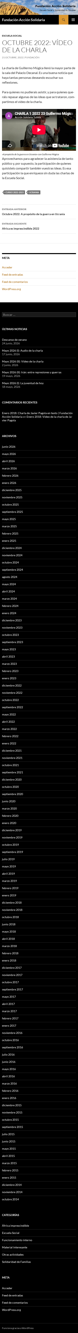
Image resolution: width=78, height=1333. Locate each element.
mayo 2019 (9, 866)
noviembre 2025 (12, 497)
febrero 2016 (10, 1090)
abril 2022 (8, 721)
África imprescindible (15, 1225)
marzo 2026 (9, 468)
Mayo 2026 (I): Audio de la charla (22, 350)
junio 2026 (8, 446)
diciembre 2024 (12, 548)
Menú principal (73, 20)
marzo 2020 (9, 808)
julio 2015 (8, 1134)
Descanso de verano (14, 339)
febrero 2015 (10, 1170)
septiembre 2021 (12, 772)
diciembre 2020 (12, 779)
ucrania (34, 192)
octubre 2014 (10, 1199)
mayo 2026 (9, 454)
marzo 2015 (9, 1163)
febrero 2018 (10, 953)
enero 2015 (9, 1177)
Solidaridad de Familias (16, 1261)
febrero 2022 (10, 736)
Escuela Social (12, 35)
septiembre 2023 (12, 642)
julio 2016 (8, 1054)
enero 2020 (9, 823)
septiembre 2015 (12, 1127)
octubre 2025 (10, 504)
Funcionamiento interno (17, 1240)
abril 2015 (8, 1156)
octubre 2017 (10, 982)
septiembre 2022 (12, 707)
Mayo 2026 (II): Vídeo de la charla (22, 361)
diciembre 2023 (12, 620)
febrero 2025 (10, 533)
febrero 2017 (10, 1018)
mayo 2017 (9, 996)
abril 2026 (8, 461)
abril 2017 (8, 1004)
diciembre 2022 (12, 685)
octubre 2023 (10, 634)
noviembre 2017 (12, 975)
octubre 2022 (10, 700)
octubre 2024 (10, 562)
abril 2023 (8, 656)
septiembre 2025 (12, 511)
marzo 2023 (9, 663)
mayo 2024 (9, 584)
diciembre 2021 (12, 750)
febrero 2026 (10, 475)
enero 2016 (9, 1098)
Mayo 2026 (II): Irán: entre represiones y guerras (31, 372)
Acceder (7, 267)
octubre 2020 (10, 786)
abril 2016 (8, 1076)
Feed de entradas (12, 274)
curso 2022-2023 (14, 192)
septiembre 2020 (12, 794)
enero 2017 (9, 1025)
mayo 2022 (9, 714)
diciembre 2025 (12, 490)
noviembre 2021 (12, 757)
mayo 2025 (9, 519)
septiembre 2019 (12, 852)
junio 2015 (8, 1141)
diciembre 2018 (12, 902)
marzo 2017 (9, 1011)
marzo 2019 (9, 881)
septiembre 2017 (12, 989)
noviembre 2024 (12, 555)
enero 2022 (9, 743)
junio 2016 (8, 1061)
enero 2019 (9, 895)
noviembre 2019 (12, 837)
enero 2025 (9, 540)
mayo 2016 (9, 1069)
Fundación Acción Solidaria (23, 19)
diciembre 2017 (12, 967)
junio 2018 (8, 924)
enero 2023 (9, 678)
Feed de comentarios (15, 281)
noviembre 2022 (12, 692)
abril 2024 (8, 591)
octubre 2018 (10, 917)
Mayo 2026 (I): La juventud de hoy (23, 383)
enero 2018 (9, 960)
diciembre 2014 (12, 1184)
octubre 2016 (10, 1040)
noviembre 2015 (12, 1112)
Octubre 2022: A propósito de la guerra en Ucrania (33, 212)
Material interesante (14, 1247)
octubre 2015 (10, 1119)
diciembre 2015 (12, 1105)
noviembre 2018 (12, 909)
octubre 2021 (10, 765)
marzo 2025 (9, 526)
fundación (32, 57)
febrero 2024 (10, 605)
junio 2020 (8, 801)
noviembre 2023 (12, 627)
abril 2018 (8, 938)
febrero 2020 (10, 815)
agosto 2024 (9, 577)
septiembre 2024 (12, 569)
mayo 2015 (9, 1148)
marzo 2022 (9, 729)
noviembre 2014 (12, 1192)
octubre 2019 (10, 844)
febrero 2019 (10, 888)
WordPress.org (11, 289)
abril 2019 (8, 873)
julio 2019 (8, 859)
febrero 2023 (10, 671)
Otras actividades (13, 1254)
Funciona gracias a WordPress (18, 1328)
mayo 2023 (9, 649)
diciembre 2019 (12, 830)
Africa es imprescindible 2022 (20, 226)
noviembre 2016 (12, 1032)
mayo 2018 (9, 931)
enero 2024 (9, 613)
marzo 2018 (9, 946)
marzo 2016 (9, 1083)
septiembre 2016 (12, 1047)
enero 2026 (9, 482)
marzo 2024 (9, 598)
